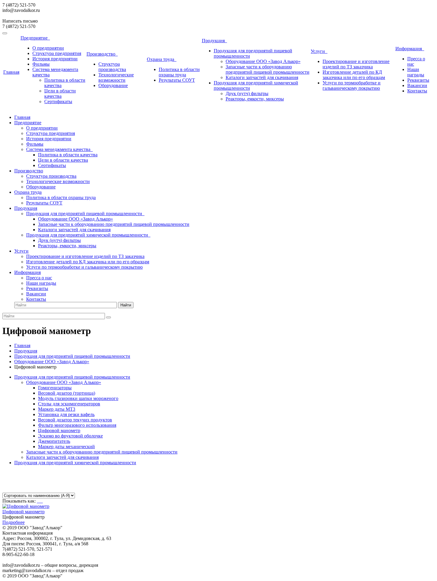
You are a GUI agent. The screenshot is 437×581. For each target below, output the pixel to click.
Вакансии (417, 85)
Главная (11, 72)
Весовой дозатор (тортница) (66, 393)
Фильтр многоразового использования (77, 425)
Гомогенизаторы (55, 387)
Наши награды (415, 72)
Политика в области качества (68, 154)
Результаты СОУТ (177, 80)
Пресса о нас (39, 277)
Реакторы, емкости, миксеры (255, 98)
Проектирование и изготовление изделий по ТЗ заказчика (356, 64)
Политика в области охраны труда (179, 72)
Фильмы (41, 64)
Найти (125, 305)
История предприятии (55, 58)
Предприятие (35, 37)
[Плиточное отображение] (38, 500)
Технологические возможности (116, 77)
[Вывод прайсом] (42, 500)
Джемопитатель (54, 441)
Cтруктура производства (112, 67)
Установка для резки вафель (66, 414)
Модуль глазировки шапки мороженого (78, 398)
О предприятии (48, 48)
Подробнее (13, 522)
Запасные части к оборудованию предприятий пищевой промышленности (267, 69)
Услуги (319, 51)
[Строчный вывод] (40, 500)
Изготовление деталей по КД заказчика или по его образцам (354, 75)
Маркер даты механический (66, 446)
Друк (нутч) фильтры (247, 93)
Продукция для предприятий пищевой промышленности (85, 213)
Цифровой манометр (59, 430)
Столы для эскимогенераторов (69, 403)
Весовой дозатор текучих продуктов (75, 419)
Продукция (214, 40)
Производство (102, 53)
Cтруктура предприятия (56, 53)
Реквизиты (418, 80)
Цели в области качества (60, 93)
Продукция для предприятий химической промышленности (88, 234)
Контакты (417, 90)
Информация (409, 48)
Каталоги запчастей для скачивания (262, 77)
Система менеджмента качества (59, 149)
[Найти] (108, 317)
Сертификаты (58, 101)
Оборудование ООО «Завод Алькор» (263, 61)
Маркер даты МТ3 (56, 409)
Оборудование (113, 85)
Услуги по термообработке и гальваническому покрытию (352, 85)
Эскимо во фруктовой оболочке (70, 435)
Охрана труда (162, 59)
